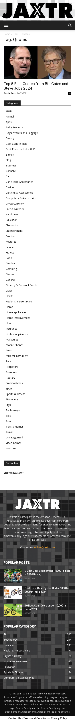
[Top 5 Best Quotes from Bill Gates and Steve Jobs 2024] (37, 62)
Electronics (12, 225)
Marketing (12, 339)
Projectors (12, 366)
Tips (8, 415)
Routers (10, 377)
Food (9, 258)
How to (10, 323)
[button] (6, 25)
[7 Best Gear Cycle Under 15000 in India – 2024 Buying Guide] (13, 575)
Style (8, 405)
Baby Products (14, 127)
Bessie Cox (9, 93)
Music (9, 350)
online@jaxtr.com (44, 547)
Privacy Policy (59, 718)
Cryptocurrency (15, 203)
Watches (11, 448)
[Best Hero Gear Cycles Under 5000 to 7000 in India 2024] (13, 592)
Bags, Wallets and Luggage (22, 133)
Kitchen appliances (17, 334)
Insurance (11, 328)
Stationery (12, 399)
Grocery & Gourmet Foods (21, 285)
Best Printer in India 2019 (20, 149)
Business (11, 165)
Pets (8, 361)
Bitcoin (10, 154)
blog (8, 160)
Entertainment (14, 230)
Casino (10, 187)
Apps (9, 122)
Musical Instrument (17, 356)
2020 (9, 111)
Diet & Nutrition (15, 209)
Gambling (11, 269)
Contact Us (14, 718)
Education (11, 220)
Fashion (10, 236)
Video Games (13, 443)
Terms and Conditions (36, 718)
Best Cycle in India (16, 143)
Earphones (12, 214)
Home (7, 34)
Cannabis (11, 171)
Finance (10, 247)
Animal (10, 116)
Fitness (10, 252)
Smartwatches (14, 383)
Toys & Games (14, 426)
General (10, 279)
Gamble (10, 263)
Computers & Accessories (21, 198)
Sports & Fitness (15, 394)
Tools (9, 421)
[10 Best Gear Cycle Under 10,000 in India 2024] (13, 610)
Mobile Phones (14, 345)
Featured (11, 241)
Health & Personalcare (19, 301)
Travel (9, 432)
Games (10, 274)
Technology (13, 410)
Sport (9, 388)
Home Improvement (18, 317)
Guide (9, 290)
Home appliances (16, 312)
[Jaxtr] (37, 10)
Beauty (10, 138)
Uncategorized (14, 437)
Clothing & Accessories (19, 192)
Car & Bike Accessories (19, 181)
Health (9, 296)
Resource (11, 372)
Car (8, 176)
